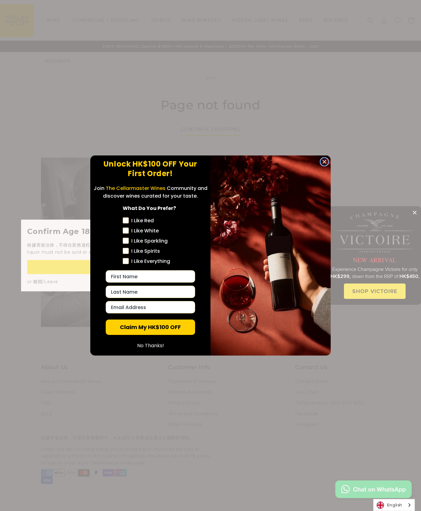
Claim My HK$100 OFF (150, 327)
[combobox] (394, 505)
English (394, 504)
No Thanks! (150, 345)
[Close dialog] (324, 162)
